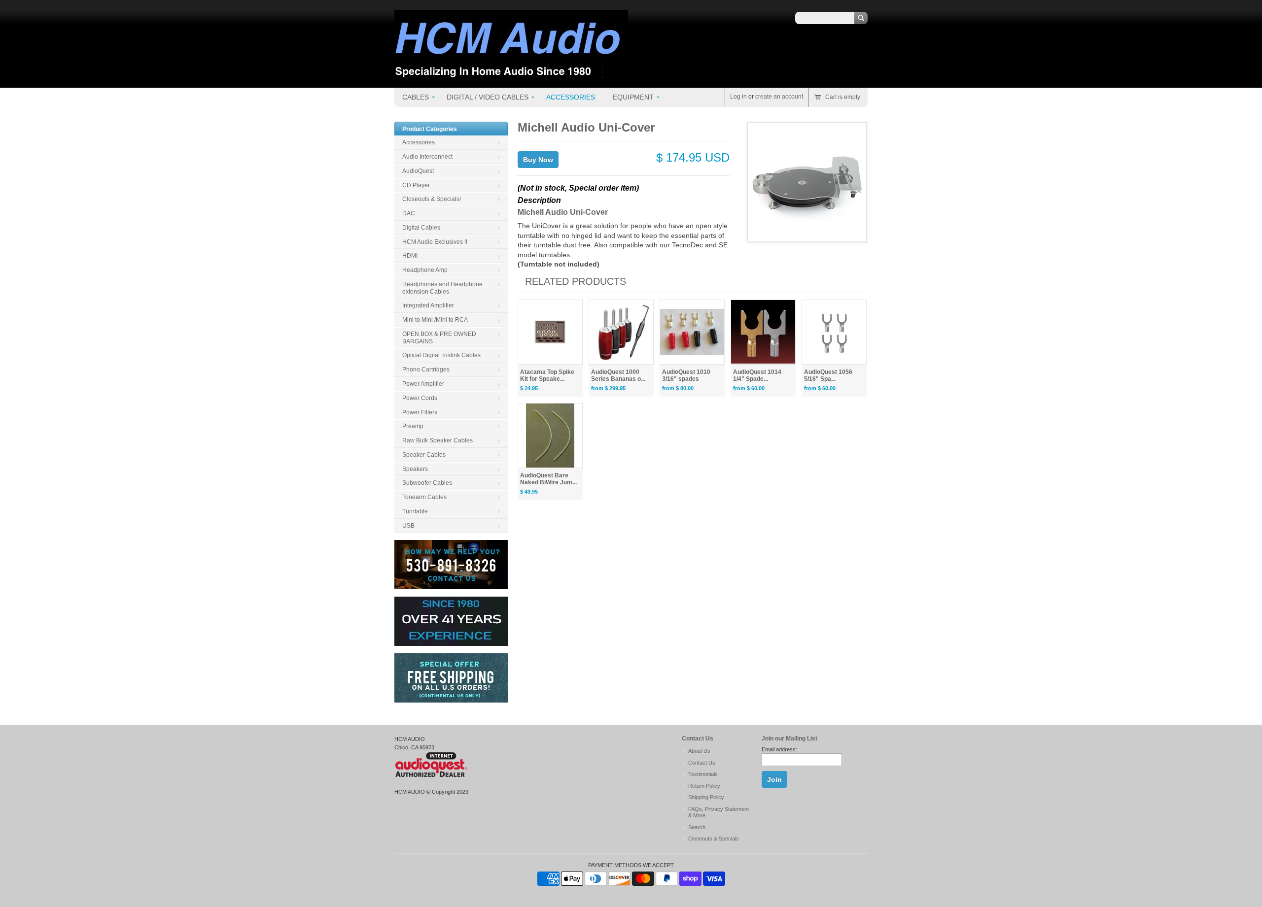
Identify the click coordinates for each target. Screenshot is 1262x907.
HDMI (410, 255)
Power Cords (419, 398)
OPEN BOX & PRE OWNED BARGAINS (439, 338)
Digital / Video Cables (487, 97)
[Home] (511, 73)
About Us (699, 751)
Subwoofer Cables (427, 482)
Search (696, 827)
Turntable (415, 511)
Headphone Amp (425, 270)
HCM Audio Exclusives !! (434, 241)
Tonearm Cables (424, 497)
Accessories (570, 97)
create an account (779, 96)
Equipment (633, 97)
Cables (415, 97)
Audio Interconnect (427, 156)
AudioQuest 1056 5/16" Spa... (828, 376)
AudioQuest (418, 171)
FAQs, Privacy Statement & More (718, 812)
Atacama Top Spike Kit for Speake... (547, 376)
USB (408, 525)
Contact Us (701, 763)
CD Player (416, 185)
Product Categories (429, 129)
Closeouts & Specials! (431, 199)
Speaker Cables (424, 454)
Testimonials (703, 774)
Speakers (415, 469)
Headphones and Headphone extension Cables (442, 288)
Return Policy (704, 786)
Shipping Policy (706, 797)
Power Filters (419, 412)
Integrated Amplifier (428, 305)
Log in (738, 96)
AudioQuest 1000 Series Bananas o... (618, 376)
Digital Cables (421, 227)
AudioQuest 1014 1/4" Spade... (757, 376)
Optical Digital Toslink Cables (441, 355)
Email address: (779, 749)
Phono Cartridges (426, 369)
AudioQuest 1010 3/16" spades (686, 376)
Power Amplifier (423, 383)
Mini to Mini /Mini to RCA (435, 319)
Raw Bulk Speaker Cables (437, 440)
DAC (408, 213)
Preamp (412, 426)
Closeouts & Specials (713, 838)
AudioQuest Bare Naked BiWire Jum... (548, 479)
